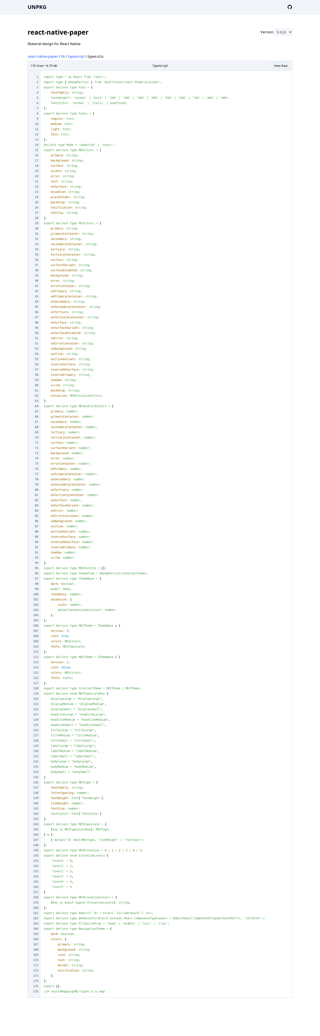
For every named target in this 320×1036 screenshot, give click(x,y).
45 (36, 307)
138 (35, 793)
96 (36, 573)
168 (35, 949)
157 (35, 892)
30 (36, 228)
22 (36, 186)
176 (35, 991)
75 (36, 463)
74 (36, 458)
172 (35, 970)
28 (36, 218)
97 (36, 578)
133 (35, 766)
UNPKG (37, 6)
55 (36, 359)
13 (36, 139)
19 (36, 171)
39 (36, 275)
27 (36, 212)
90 (36, 542)
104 (35, 615)
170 (35, 960)
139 (35, 798)
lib (63, 56)
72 (36, 448)
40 (36, 280)
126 (35, 730)
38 (36, 270)
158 (35, 897)
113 (35, 662)
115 (35, 672)
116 (35, 678)
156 (35, 887)
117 (35, 683)
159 (35, 902)
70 (36, 437)
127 (35, 735)
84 (36, 510)
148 (35, 845)
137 (35, 787)
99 (36, 589)
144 (35, 824)
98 (36, 583)
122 (35, 709)
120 (35, 698)
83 (36, 505)
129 (35, 745)
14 (36, 145)
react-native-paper (43, 56)
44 (36, 301)
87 (36, 526)
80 (36, 489)
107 (35, 631)
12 (36, 134)
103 (35, 610)
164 (35, 928)
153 (35, 871)
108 (35, 636)
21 (36, 181)
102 (35, 604)
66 (36, 416)
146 (35, 834)
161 (35, 913)
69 (36, 432)
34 (36, 249)
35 (36, 254)
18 (36, 165)
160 (35, 907)
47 (36, 317)
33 (36, 244)
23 (36, 192)
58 (36, 374)
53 (36, 348)
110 (35, 646)
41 (36, 286)
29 (36, 223)
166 (35, 939)
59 (36, 380)
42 (36, 291)
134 (35, 772)
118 (35, 688)
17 (36, 160)
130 (35, 751)
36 (36, 260)
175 (35, 986)
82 (36, 500)
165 (35, 934)
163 (35, 923)
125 (35, 725)
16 (36, 155)
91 (36, 547)
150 (35, 855)
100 (35, 594)
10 (36, 124)
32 (36, 239)
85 (36, 516)
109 (35, 641)
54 (36, 354)
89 (36, 536)
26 (36, 207)
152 (35, 866)
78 (36, 479)
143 (35, 819)
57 (36, 369)
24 (36, 197)
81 (36, 495)
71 (36, 442)
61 (36, 390)
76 (36, 469)
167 (35, 944)
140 (35, 803)
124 (35, 719)
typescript (76, 56)
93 (36, 557)
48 (36, 322)
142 (35, 813)
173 (35, 975)
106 (35, 625)
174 (35, 981)
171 (35, 965)
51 (36, 338)
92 (36, 552)
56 (36, 364)
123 (35, 714)
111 (35, 651)
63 (36, 401)
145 (35, 829)
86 (36, 521)
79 (36, 484)
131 (35, 756)
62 (36, 395)
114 (35, 667)
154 (35, 876)
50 (36, 333)
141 (35, 808)
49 (36, 327)
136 (35, 782)
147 (35, 840)
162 (35, 918)
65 (36, 411)
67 (36, 422)
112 (35, 657)
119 (35, 693)
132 (35, 761)
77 (36, 474)
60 (36, 385)
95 (36, 568)
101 (35, 599)
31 (36, 233)
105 (35, 620)
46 (36, 312)
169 (35, 955)
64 (36, 406)
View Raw (281, 66)
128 (35, 740)
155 (35, 881)
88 (36, 531)
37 (36, 265)
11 (36, 129)
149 (35, 850)
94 (36, 563)
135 (35, 777)
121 (35, 704)
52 (36, 343)
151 (35, 860)
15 (36, 150)
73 (36, 453)
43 (36, 296)
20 (36, 176)
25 (36, 202)
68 (36, 427)
